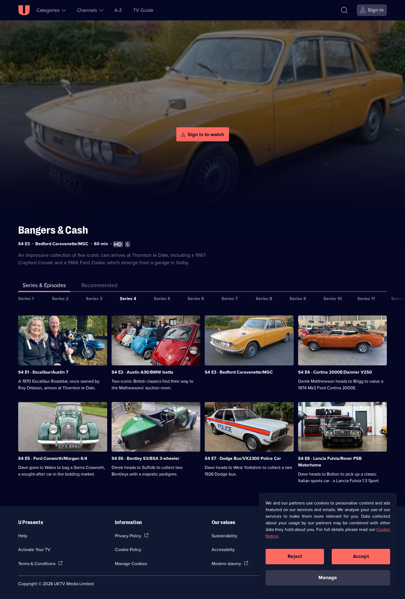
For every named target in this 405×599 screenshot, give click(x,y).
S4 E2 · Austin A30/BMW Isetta (142, 372)
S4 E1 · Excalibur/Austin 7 (43, 372)
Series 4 (128, 298)
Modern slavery (226, 563)
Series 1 (26, 298)
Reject (295, 556)
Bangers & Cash (53, 230)
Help (22, 536)
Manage (327, 577)
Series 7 (230, 298)
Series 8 (264, 298)
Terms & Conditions (36, 563)
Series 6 (196, 298)
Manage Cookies (131, 563)
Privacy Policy (128, 536)
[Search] (344, 10)
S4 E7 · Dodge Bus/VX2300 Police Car (243, 458)
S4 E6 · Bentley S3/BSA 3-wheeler (145, 458)
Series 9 (298, 298)
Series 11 (366, 298)
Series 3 (94, 298)
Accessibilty (223, 549)
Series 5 (162, 298)
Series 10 (332, 298)
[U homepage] (24, 10)
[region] (328, 543)
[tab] (99, 286)
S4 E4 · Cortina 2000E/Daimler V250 (335, 372)
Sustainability (224, 536)
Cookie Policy (128, 549)
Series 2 (60, 298)
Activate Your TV (34, 549)
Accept (361, 556)
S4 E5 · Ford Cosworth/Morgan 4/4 (52, 458)
